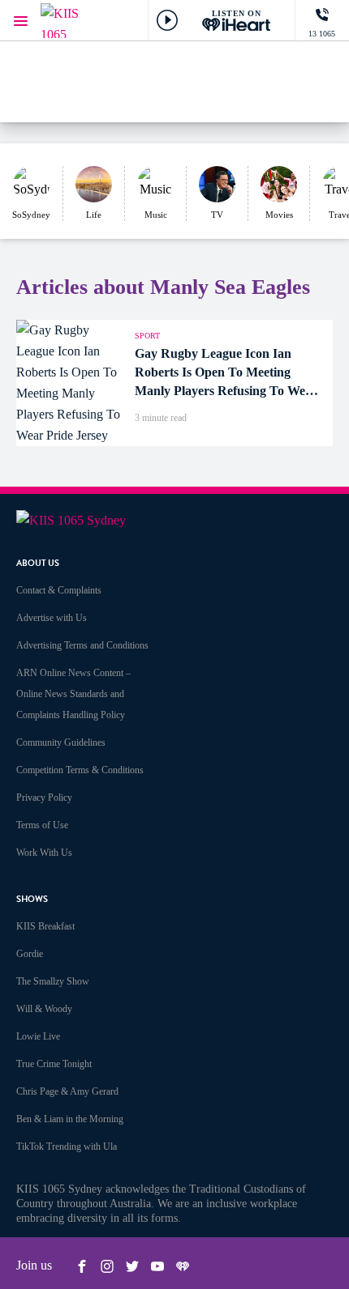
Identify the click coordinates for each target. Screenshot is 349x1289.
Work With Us (44, 852)
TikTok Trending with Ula (66, 1146)
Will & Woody (44, 1009)
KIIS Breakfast (45, 926)
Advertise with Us (51, 617)
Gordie (29, 953)
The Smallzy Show (52, 981)
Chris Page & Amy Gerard (67, 1091)
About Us (37, 563)
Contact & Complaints (58, 590)
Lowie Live (38, 1036)
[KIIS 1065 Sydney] (73, 20)
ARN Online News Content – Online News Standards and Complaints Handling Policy (73, 694)
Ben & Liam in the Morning (69, 1119)
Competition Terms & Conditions (80, 770)
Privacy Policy (44, 797)
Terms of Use (42, 825)
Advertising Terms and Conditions (82, 645)
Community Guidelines (61, 742)
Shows (32, 899)
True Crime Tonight (54, 1064)
